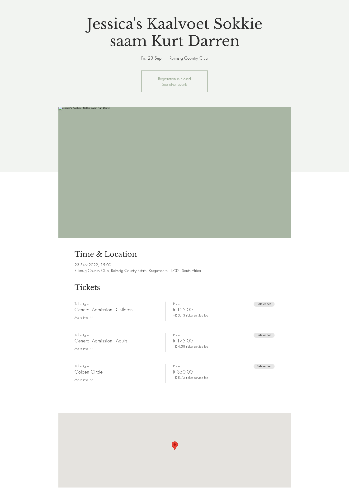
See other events (174, 84)
